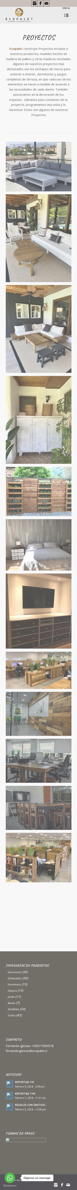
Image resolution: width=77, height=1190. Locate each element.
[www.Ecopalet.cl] (40, 493)
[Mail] (46, 3)
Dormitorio (14, 984)
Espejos (12, 990)
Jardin (11, 997)
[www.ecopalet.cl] (40, 893)
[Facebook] (40, 3)
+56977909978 (42, 1046)
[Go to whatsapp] (10, 1178)
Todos (11, 1015)
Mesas (11, 1003)
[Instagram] (34, 3)
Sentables (13, 1009)
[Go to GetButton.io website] (9, 1185)
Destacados (15, 978)
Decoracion (14, 972)
